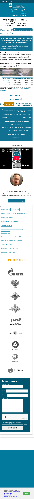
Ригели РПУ (16, 209)
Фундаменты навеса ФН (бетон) (10, 248)
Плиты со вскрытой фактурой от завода (12, 229)
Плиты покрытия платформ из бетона (11, 240)
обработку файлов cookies (12, 492)
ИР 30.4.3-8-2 (6, 84)
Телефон (4, 395)
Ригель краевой (5, 213)
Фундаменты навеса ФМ (8, 252)
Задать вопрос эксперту (16, 201)
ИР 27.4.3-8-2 (6, 82)
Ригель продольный (7, 217)
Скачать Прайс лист (16, 135)
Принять (26, 493)
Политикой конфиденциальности (10, 495)
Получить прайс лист (23, 30)
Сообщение (6, 398)
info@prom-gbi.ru (19, 15)
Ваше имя (5, 384)
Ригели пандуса (5, 209)
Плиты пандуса (5, 233)
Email (4, 391)
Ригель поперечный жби (20, 213)
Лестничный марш (6, 244)
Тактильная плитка (6, 225)
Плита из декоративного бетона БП (11, 236)
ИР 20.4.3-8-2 (6, 80)
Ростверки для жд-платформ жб (10, 221)
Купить (16, 138)
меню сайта (7, 1)
